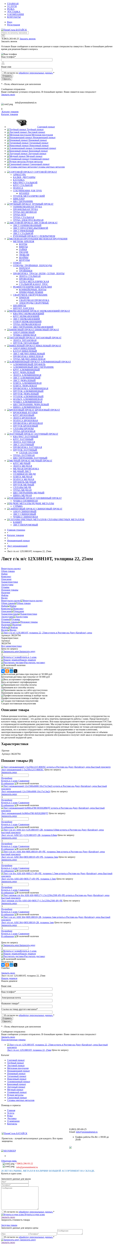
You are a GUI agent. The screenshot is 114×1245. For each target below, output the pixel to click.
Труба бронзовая (24, 431)
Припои (24, 297)
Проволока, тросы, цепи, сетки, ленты (38, 273)
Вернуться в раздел (11, 600)
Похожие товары (9, 622)
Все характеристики (11, 646)
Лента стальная (30, 276)
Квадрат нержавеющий (28, 313)
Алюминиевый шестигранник (33, 367)
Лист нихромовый (25, 525)
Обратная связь (9, 1161)
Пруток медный (23, 484)
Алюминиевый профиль (29, 364)
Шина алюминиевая (27, 407)
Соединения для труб (27, 190)
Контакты (14, 17)
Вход (9, 22)
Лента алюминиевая (27, 375)
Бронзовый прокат (38, 151)
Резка (11, 9)
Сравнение (23, 780)
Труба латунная (24, 455)
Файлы (4, 627)
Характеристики (9, 614)
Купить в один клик (34, 1214)
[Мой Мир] (11, 671)
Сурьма (18, 506)
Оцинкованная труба (27, 206)
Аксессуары (7, 616)
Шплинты (19, 305)
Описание (6, 611)
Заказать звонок (28, 38)
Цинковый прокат (37, 140)
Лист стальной (23, 233)
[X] (15, 671)
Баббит (17, 522)
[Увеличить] (46, 632)
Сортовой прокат (46, 127)
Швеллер (19, 198)
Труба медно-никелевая (29, 359)
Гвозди (23, 252)
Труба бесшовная (25, 212)
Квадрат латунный (25, 436)
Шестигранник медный (28, 492)
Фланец (24, 193)
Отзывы (5, 619)
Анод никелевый (24, 348)
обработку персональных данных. (36, 73)
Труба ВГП (19, 214)
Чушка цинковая (24, 335)
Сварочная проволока (34, 300)
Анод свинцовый (24, 511)
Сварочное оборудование (30, 295)
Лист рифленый (23, 230)
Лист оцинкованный (27, 225)
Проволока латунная (27, 447)
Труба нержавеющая (27, 324)
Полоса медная (23, 479)
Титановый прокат (38, 143)
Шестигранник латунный (30, 458)
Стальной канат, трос (33, 284)
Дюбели (24, 255)
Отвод (17, 263)
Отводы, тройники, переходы (32, 265)
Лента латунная (24, 442)
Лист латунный (23, 444)
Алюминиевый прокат (44, 148)
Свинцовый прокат (40, 164)
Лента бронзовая (24, 418)
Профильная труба (25, 209)
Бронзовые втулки (25, 412)
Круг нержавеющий (26, 316)
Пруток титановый (26, 343)
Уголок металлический (29, 196)
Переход (24, 268)
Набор (4, 606)
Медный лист (22, 471)
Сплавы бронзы (23, 428)
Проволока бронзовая (28, 423)
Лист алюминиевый (26, 378)
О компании (15, 14)
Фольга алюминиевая (28, 399)
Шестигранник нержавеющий (33, 327)
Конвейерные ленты (32, 289)
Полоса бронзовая (25, 420)
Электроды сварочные (34, 303)
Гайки (23, 249)
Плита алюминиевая (27, 383)
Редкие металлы (34, 161)
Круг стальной (23, 185)
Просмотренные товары (13, 1039)
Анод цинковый (24, 332)
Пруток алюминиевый (28, 391)
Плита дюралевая (25, 386)
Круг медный (21, 463)
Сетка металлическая (34, 281)
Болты (23, 244)
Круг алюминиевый (26, 370)
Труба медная (22, 490)
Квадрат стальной (25, 182)
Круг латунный (23, 439)
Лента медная (22, 466)
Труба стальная (23, 217)
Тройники (25, 271)
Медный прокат (34, 156)
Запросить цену (27, 1239)
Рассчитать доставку (34, 662)
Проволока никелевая (28, 356)
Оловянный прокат (39, 159)
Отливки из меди (24, 474)
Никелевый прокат (39, 145)
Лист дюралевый (24, 380)
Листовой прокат (36, 132)
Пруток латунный (25, 450)
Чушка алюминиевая (27, 402)
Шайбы (23, 257)
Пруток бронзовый (25, 426)
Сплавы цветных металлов (51, 167)
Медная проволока (26, 468)
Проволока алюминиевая (30, 388)
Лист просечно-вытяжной (30, 228)
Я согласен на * (29, 1212)
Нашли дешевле (28, 660)
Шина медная (22, 495)
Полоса (18, 188)
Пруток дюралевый (26, 394)
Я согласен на (29, 73)
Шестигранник (23, 201)
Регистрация (13, 24)
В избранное (7, 783)
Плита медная (22, 476)
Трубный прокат (35, 129)
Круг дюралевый (24, 372)
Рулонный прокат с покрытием (34, 236)
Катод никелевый (25, 351)
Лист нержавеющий (26, 319)
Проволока (26, 279)
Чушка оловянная (25, 501)
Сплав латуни (28, 452)
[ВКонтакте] (3, 671)
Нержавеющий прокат (44, 137)
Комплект (6, 608)
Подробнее (6, 778)
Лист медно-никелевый (29, 353)
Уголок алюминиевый (28, 396)
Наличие (5, 624)
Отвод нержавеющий (27, 321)
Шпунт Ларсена (23, 308)
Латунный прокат (37, 153)
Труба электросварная (28, 220)
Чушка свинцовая (25, 517)
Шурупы (24, 260)
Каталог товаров (10, 111)
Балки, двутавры (24, 177)
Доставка (13, 11)
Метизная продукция (42, 135)
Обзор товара (8, 603)
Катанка (19, 180)
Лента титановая (25, 340)
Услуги (12, 6)
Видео (4, 630)
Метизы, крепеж (23, 241)
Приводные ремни (31, 292)
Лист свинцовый (24, 514)
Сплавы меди (22, 487)
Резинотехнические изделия (32, 287)
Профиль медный (24, 482)
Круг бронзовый (23, 415)
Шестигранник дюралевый (31, 404)
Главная (13, 3)
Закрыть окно (8, 94)
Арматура (19, 174)
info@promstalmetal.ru (26, 102)
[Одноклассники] (7, 671)
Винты (23, 247)
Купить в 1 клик (28, 657)
